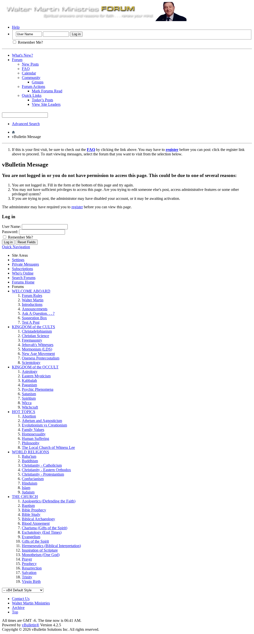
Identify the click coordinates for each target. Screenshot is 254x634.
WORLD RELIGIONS (30, 452)
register (77, 207)
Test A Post (30, 322)
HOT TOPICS (23, 412)
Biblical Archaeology (38, 519)
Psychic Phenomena (37, 389)
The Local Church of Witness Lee (48, 447)
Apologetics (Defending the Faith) (48, 501)
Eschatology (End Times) (42, 532)
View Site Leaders (46, 104)
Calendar (29, 73)
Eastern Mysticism (36, 376)
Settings (18, 260)
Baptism (28, 505)
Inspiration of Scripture (40, 550)
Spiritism (29, 398)
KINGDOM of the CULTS (33, 327)
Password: (10, 232)
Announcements (34, 309)
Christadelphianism (37, 331)
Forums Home (23, 282)
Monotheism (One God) (41, 555)
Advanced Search (26, 124)
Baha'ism (29, 456)
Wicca (27, 403)
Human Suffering (35, 438)
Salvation (29, 572)
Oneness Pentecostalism (40, 358)
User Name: (11, 226)
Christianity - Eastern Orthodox (46, 470)
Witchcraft (30, 407)
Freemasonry (32, 340)
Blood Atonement (36, 523)
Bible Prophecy (34, 510)
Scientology (31, 362)
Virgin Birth (31, 581)
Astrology (29, 371)
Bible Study (31, 514)
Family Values (33, 429)
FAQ (26, 69)
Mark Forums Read (47, 91)
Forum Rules (32, 295)
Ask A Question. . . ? (38, 313)
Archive (18, 607)
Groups (37, 82)
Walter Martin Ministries (31, 603)
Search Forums (23, 278)
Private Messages (25, 264)
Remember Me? (30, 42)
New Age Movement (38, 354)
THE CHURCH (25, 496)
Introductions (32, 304)
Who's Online (22, 273)
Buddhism (30, 461)
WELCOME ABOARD (31, 291)
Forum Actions (33, 86)
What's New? (22, 55)
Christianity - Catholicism (42, 465)
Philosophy (30, 443)
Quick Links (31, 95)
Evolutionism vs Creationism (44, 425)
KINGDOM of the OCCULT (35, 367)
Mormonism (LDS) (37, 349)
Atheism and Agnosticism (42, 421)
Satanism (29, 394)
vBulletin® (30, 625)
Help (16, 27)
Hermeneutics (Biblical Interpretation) (51, 546)
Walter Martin (32, 300)
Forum (17, 60)
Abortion (29, 416)
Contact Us (21, 599)
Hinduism (29, 483)
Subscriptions (22, 269)
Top (15, 612)
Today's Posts (42, 100)
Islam (26, 488)
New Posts (30, 64)
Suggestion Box (34, 318)
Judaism (28, 492)
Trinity (27, 577)
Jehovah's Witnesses (37, 345)
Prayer (27, 559)
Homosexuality (34, 434)
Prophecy (29, 564)
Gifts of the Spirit (35, 541)
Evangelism (31, 537)
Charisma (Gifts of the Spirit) (44, 528)
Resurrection (32, 568)
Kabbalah (29, 380)
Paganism (29, 385)
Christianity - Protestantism (43, 474)
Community (31, 77)
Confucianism (33, 479)
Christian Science (35, 336)
